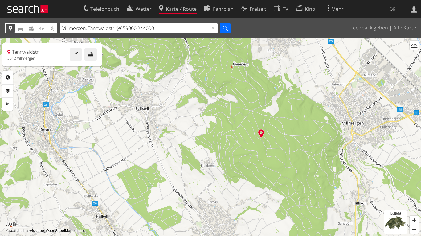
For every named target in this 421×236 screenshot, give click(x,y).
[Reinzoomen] (414, 220)
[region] (210, 137)
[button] (261, 133)
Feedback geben (369, 27)
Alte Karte (404, 27)
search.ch (17, 230)
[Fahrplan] (90, 54)
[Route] (76, 54)
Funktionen (7, 104)
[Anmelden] (414, 8)
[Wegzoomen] (414, 229)
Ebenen (7, 91)
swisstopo (35, 230)
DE (392, 9)
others (79, 230)
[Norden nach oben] (414, 56)
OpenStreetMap (59, 230)
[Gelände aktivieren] (414, 45)
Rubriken (7, 77)
